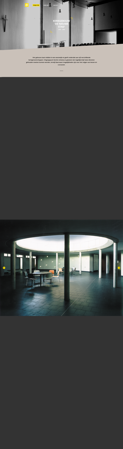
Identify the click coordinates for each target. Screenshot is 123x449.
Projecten (36, 5)
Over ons (46, 5)
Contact (55, 5)
